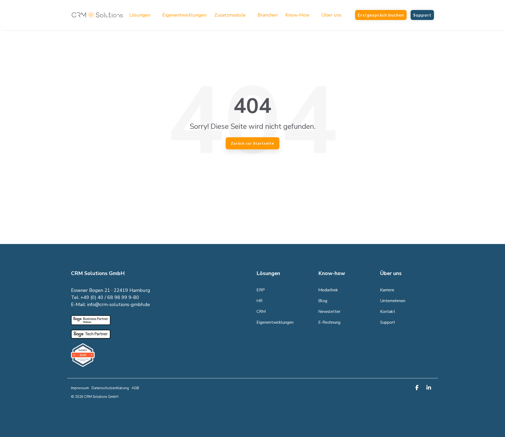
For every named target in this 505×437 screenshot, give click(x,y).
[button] (417, 388)
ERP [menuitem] (260, 290)
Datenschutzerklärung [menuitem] (110, 387)
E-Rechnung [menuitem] (329, 322)
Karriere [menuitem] (387, 290)
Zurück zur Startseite (252, 143)
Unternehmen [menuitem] (392, 301)
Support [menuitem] (387, 322)
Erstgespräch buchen (381, 14)
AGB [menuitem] (135, 387)
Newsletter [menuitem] (329, 311)
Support (422, 14)
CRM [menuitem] (261, 311)
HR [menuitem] (259, 301)
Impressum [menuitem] (80, 387)
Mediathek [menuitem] (328, 290)
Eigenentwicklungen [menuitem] (275, 322)
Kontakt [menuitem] (387, 311)
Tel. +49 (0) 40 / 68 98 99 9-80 (105, 297)
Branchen (267, 15)
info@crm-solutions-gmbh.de (118, 304)
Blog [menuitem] (322, 301)
